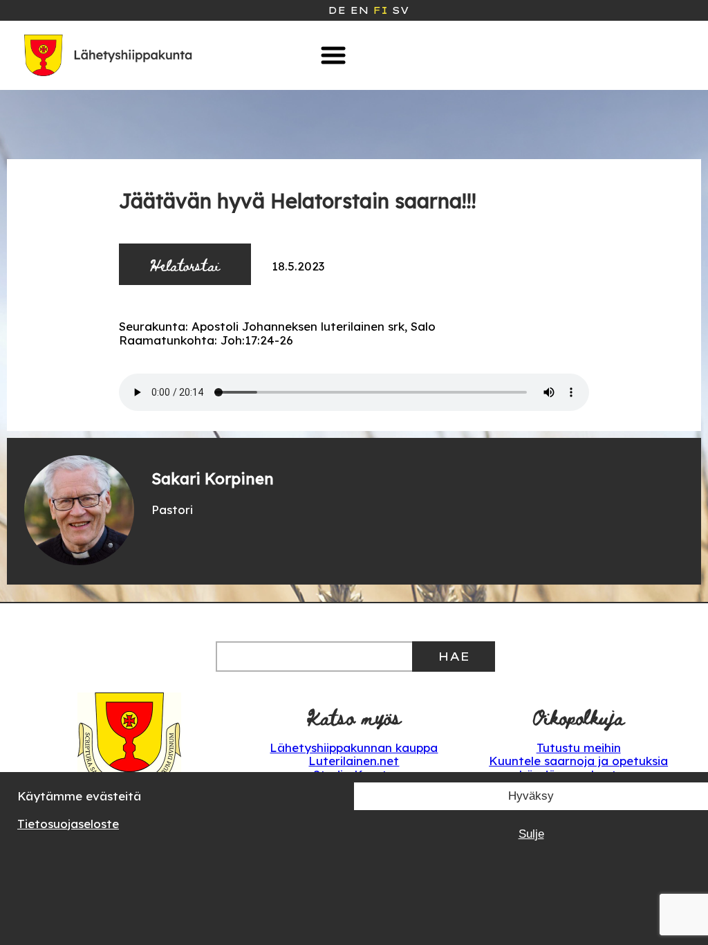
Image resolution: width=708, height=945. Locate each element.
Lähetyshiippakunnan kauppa (354, 747)
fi (380, 10)
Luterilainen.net (353, 760)
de (337, 10)
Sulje (531, 834)
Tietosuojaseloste (68, 823)
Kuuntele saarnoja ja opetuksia (578, 760)
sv (400, 10)
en (359, 10)
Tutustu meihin (579, 747)
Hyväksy (531, 795)
